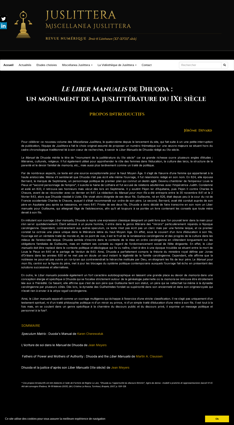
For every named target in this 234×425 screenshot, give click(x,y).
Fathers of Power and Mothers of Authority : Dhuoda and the (76, 356)
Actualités (25, 65)
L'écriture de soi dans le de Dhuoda (52, 345)
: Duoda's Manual (46, 334)
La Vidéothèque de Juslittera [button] (116, 65)
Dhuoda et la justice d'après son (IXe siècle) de (65, 367)
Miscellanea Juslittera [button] (76, 65)
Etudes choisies (46, 65)
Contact (147, 65)
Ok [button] (217, 418)
